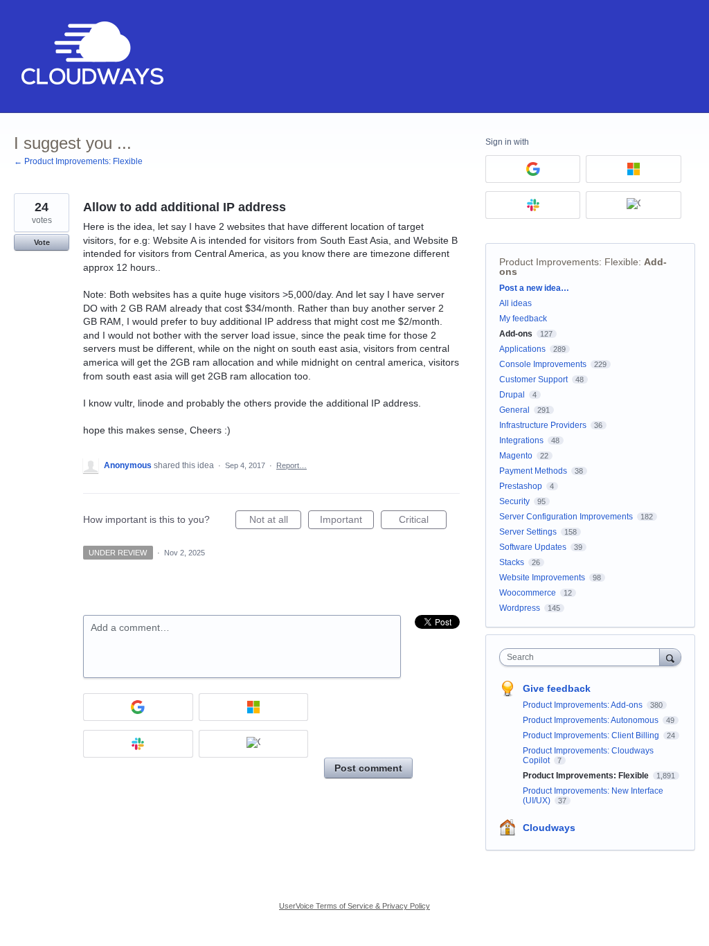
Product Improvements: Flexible (568, 261)
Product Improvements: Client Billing (592, 735)
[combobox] (582, 657)
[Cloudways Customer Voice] (91, 56)
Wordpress (519, 608)
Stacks (511, 562)
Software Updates (532, 547)
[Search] (670, 657)
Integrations (521, 440)
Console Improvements (542, 364)
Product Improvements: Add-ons (584, 705)
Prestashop (520, 486)
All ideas (515, 303)
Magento (515, 456)
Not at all (275, 521)
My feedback (523, 318)
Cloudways (549, 827)
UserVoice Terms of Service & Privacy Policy (354, 906)
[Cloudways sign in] (254, 744)
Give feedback (557, 688)
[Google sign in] (138, 707)
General (514, 410)
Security (514, 501)
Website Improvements (542, 577)
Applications (522, 349)
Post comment (368, 768)
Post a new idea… (534, 288)
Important (347, 521)
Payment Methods (533, 471)
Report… (291, 465)
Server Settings (528, 532)
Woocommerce (527, 593)
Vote (42, 242)
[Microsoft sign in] (254, 707)
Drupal (512, 395)
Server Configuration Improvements (566, 516)
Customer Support (533, 379)
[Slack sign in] (138, 744)
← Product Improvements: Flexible (78, 161)
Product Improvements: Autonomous (592, 720)
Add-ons (515, 334)
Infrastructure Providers (542, 425)
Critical (423, 521)
